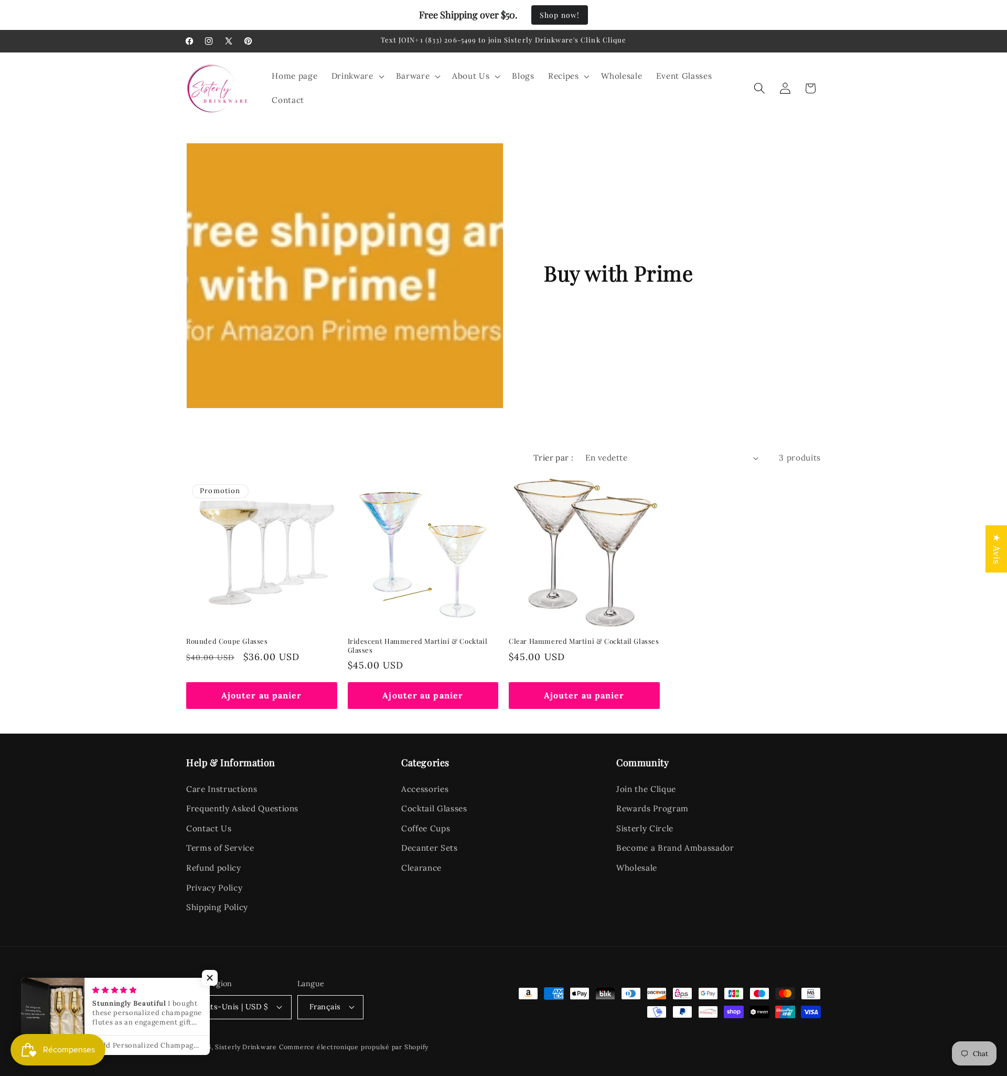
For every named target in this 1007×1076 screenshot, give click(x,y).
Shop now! (560, 15)
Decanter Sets (429, 848)
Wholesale (636, 868)
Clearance (421, 868)
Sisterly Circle (644, 828)
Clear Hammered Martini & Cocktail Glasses (584, 641)
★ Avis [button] (997, 549)
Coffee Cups (425, 828)
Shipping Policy (217, 907)
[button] (357, 76)
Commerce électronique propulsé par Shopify (353, 1047)
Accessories (424, 789)
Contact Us (209, 828)
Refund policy (213, 868)
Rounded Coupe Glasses (227, 641)
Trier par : (553, 458)
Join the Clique (646, 789)
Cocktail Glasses (434, 808)
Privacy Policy (214, 888)
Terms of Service (220, 848)
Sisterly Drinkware (246, 1047)
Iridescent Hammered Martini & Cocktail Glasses (418, 645)
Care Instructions (221, 789)
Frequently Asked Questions (242, 808)
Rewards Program (652, 808)
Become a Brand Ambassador (675, 848)
